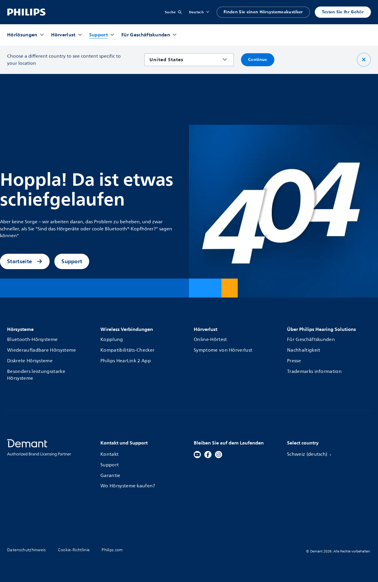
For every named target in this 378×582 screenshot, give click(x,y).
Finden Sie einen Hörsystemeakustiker (263, 12)
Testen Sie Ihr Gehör (343, 12)
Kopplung (111, 339)
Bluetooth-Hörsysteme (32, 339)
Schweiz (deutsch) (307, 454)
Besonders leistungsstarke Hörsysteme (36, 375)
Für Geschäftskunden (311, 339)
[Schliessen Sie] (364, 60)
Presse (294, 361)
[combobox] (184, 59)
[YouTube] (197, 454)
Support (71, 261)
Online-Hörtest (210, 339)
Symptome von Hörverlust (223, 350)
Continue (257, 59)
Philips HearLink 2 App (125, 361)
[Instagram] (218, 454)
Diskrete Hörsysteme (30, 361)
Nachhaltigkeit (303, 350)
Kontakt (109, 454)
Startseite (19, 261)
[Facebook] (207, 454)
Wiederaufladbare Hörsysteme (41, 350)
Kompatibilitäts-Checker (127, 350)
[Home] (26, 12)
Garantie (110, 475)
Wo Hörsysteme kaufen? (127, 486)
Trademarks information (314, 371)
